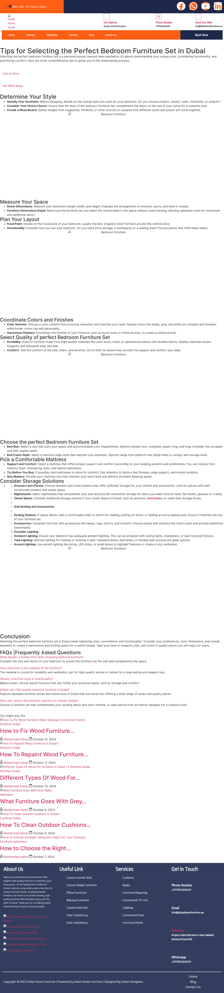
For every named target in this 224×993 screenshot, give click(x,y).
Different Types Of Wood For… (40, 777)
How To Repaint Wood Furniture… (44, 754)
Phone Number (164, 22)
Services (73, 35)
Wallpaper (6, 794)
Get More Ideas (13, 85)
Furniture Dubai (10, 724)
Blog (91, 35)
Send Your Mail (203, 22)
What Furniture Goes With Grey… (43, 801)
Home (12, 35)
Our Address (110, 22)
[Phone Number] (159, 16)
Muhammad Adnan (16, 739)
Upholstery (52, 35)
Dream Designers (132, 981)
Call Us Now (11, 73)
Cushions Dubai (10, 818)
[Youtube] (205, 6)
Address (177, 930)
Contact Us (110, 35)
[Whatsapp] (193, 6)
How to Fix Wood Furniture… (37, 730)
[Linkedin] (218, 6)
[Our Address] (107, 16)
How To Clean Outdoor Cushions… (45, 824)
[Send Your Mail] (198, 16)
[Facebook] (181, 6)
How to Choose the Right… (35, 848)
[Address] (175, 924)
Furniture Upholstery (13, 841)
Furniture (30, 35)
